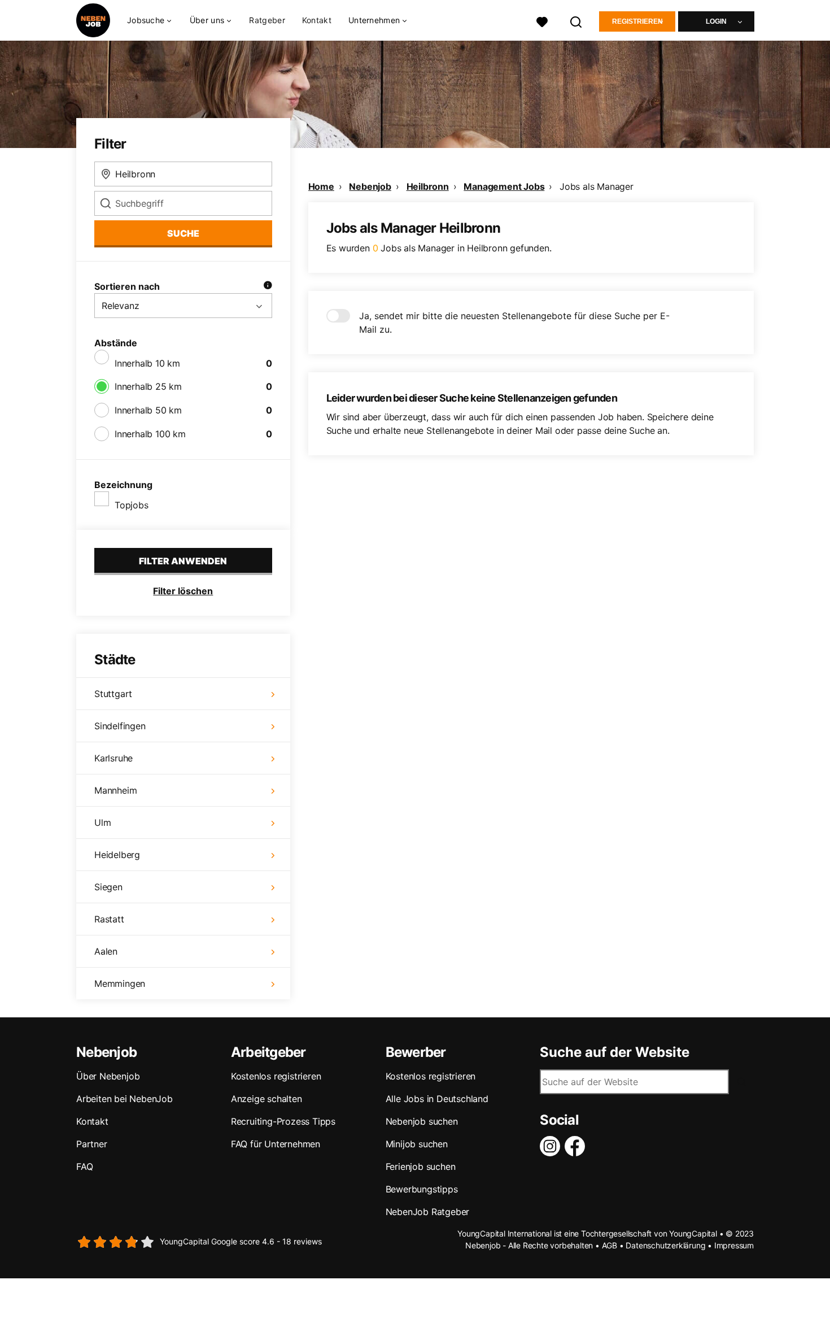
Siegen (108, 887)
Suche (183, 233)
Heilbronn (428, 186)
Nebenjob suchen (422, 1121)
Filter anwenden (183, 561)
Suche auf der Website (614, 1052)
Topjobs (131, 505)
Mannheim (115, 790)
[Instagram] (552, 1146)
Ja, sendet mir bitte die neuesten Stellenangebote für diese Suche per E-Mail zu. (514, 322)
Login (716, 21)
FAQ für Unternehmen (275, 1144)
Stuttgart (113, 693)
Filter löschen (183, 591)
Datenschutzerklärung (665, 1245)
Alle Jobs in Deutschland (437, 1098)
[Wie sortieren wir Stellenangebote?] (267, 286)
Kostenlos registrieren (276, 1076)
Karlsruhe (113, 758)
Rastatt (109, 919)
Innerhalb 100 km (150, 433)
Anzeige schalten (266, 1098)
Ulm (102, 822)
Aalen (105, 951)
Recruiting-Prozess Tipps (283, 1121)
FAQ (84, 1166)
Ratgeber (267, 20)
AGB (609, 1245)
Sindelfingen (120, 726)
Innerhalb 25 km (148, 386)
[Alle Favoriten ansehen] (542, 21)
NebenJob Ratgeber (428, 1211)
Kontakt (316, 20)
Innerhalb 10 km (147, 363)
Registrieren (637, 21)
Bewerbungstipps (422, 1189)
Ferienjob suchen (421, 1166)
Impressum (734, 1245)
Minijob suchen (417, 1144)
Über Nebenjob (107, 1076)
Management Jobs (504, 186)
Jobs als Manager (597, 186)
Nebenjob (370, 186)
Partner (91, 1144)
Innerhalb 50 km (148, 410)
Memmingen (119, 983)
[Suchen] (576, 21)
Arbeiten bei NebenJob (124, 1098)
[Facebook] (577, 1146)
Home (321, 186)
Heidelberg (117, 854)
